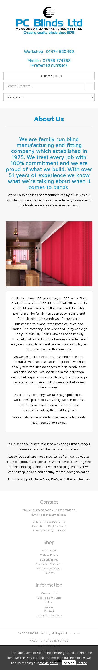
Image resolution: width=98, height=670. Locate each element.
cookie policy (48, 663)
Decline (82, 663)
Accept (69, 663)
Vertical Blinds (49, 555)
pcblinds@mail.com (53, 514)
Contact (49, 611)
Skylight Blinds (49, 559)
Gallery (49, 602)
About (49, 606)
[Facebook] (45, 43)
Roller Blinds (49, 550)
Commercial (49, 593)
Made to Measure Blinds (49, 640)
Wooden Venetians (49, 568)
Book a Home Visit (49, 597)
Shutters (49, 573)
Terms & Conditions (49, 615)
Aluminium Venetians (49, 564)
